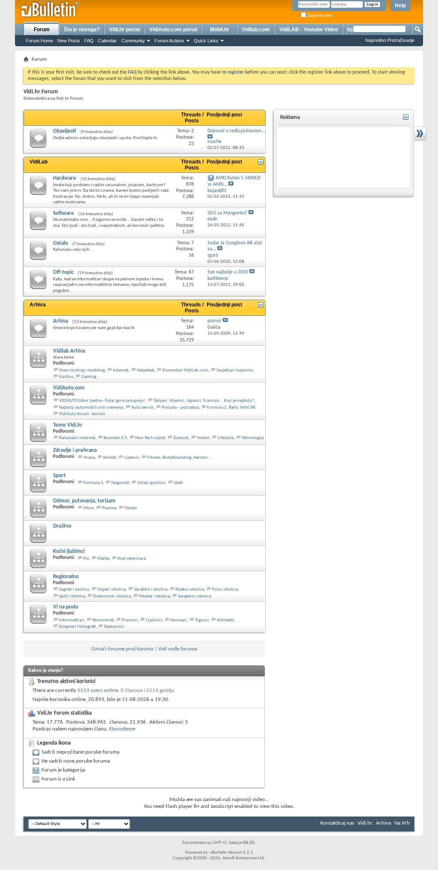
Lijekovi (131, 457)
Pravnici (130, 620)
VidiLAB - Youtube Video (308, 30)
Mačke (103, 558)
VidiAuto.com (69, 388)
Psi (86, 558)
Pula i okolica (225, 589)
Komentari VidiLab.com (185, 370)
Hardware (64, 178)
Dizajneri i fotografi (77, 626)
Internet (121, 370)
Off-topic (63, 272)
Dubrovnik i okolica (112, 596)
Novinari (178, 620)
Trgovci (202, 620)
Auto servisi (142, 407)
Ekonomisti (103, 620)
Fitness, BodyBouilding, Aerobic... (179, 457)
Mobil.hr (219, 30)
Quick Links (206, 40)
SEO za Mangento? (227, 213)
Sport (59, 475)
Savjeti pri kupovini (234, 370)
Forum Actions (169, 40)
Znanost (181, 438)
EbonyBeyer (122, 729)
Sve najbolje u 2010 (227, 272)
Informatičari (71, 620)
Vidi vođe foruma (177, 649)
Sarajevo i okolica (194, 596)
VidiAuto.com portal (173, 30)
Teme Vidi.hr (68, 425)
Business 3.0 (115, 438)
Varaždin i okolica (150, 589)
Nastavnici (114, 626)
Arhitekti (225, 620)
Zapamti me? (319, 15)
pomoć (214, 321)
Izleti (178, 483)
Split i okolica (72, 596)
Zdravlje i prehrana (75, 450)
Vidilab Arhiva (69, 351)
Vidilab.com (256, 30)
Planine (109, 508)
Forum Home (39, 40)
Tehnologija (253, 438)
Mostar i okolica (154, 596)
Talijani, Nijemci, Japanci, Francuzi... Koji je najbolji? (204, 400)
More (88, 508)
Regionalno (66, 576)
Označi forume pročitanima (122, 649)
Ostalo (60, 243)
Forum (42, 30)
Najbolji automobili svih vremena (91, 407)
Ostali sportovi (151, 483)
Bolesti (109, 457)
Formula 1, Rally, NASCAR (231, 407)
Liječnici (154, 620)
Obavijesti (64, 131)
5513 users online (97, 690)
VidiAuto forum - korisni (82, 414)
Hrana (89, 457)
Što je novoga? (82, 30)
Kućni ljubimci (69, 551)
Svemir (203, 438)
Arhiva (38, 305)
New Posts (68, 40)
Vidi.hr (365, 823)
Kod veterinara (132, 558)
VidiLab (38, 162)
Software (63, 213)
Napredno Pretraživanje (389, 40)
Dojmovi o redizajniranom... (236, 131)
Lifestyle (226, 438)
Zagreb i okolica (74, 589)
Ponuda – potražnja (180, 407)
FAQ (89, 40)
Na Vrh (402, 823)
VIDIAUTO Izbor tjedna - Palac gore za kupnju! (102, 400)
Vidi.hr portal (124, 30)
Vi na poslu (65, 607)
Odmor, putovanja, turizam (84, 501)
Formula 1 (93, 483)
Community (133, 40)
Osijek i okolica (111, 589)
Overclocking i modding (82, 370)
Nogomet (120, 483)
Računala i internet (77, 438)
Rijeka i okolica (189, 589)
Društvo (62, 526)
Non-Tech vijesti (150, 438)
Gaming (88, 376)
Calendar (107, 40)
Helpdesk (145, 370)
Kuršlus (66, 376)
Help (400, 6)
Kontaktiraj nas (337, 823)
